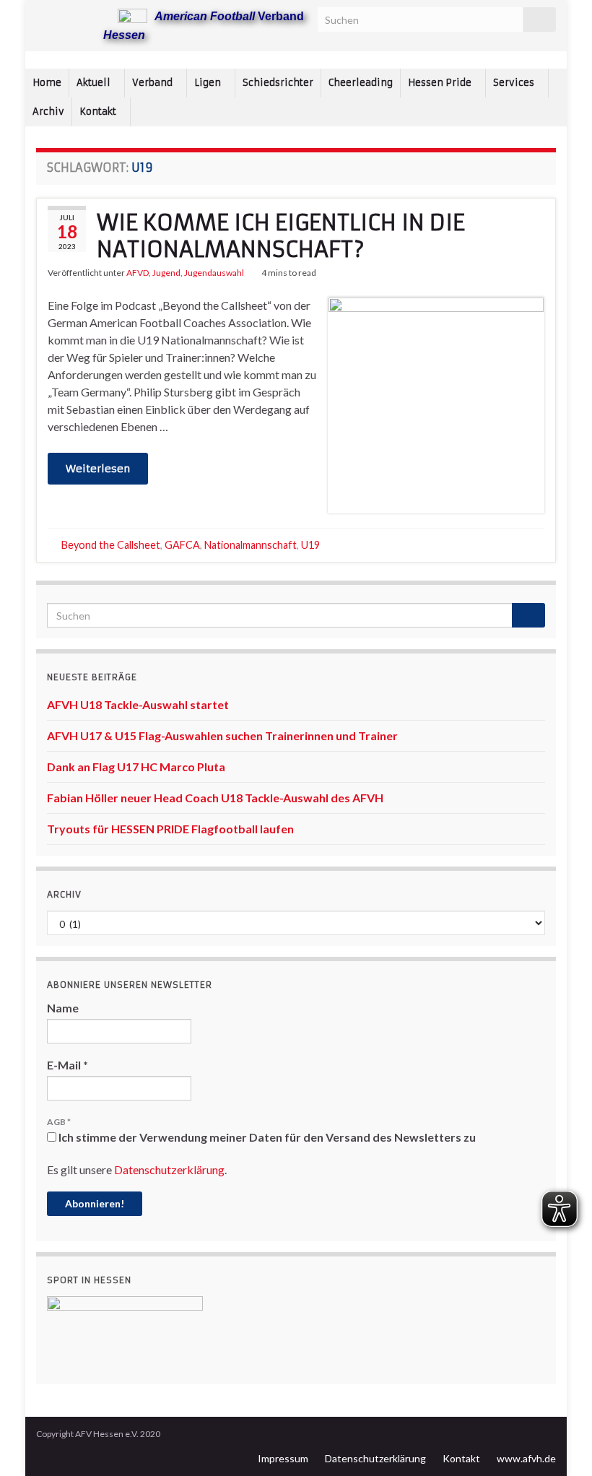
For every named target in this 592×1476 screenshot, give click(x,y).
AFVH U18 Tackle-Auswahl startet (138, 704)
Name (63, 1008)
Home (46, 83)
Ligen (208, 83)
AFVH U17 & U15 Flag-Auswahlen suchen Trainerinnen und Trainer (222, 735)
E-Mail (67, 1065)
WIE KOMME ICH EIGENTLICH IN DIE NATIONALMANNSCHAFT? (281, 236)
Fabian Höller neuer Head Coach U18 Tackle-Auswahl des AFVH (215, 797)
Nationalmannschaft (250, 545)
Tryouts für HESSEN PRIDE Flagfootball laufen (170, 828)
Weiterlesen (98, 468)
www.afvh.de (526, 1458)
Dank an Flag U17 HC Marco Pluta (136, 766)
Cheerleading (360, 83)
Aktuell (95, 83)
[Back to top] (559, 1443)
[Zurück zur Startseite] (296, 60)
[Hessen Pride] (89, 15)
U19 (310, 545)
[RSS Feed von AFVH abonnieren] (43, 15)
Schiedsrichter (278, 83)
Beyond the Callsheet (110, 545)
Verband (153, 83)
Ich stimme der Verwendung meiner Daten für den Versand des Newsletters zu (266, 1137)
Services (514, 83)
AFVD (137, 272)
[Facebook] (66, 15)
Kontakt (98, 111)
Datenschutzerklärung (169, 1169)
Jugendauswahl (214, 272)
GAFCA (182, 545)
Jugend (166, 272)
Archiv (48, 111)
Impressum (283, 1458)
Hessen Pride (441, 83)
